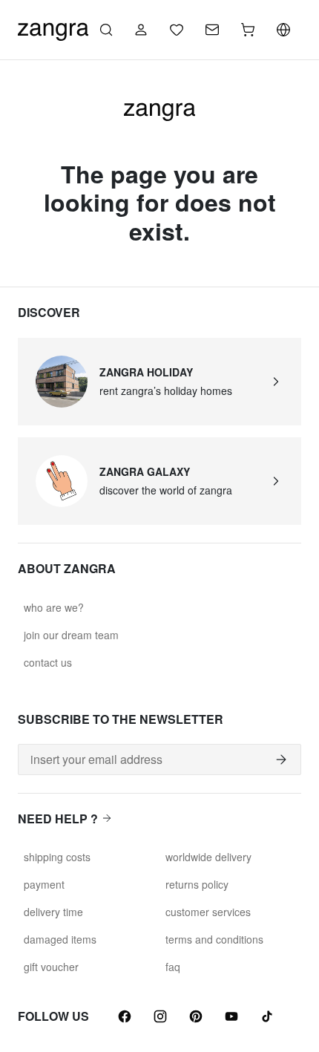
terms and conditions (214, 939)
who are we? (54, 607)
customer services (208, 911)
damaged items (60, 939)
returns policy (196, 884)
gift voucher (51, 966)
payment (44, 884)
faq (172, 966)
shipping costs (57, 856)
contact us (48, 662)
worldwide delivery (208, 856)
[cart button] (248, 30)
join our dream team (71, 634)
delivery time (53, 911)
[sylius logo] (53, 27)
